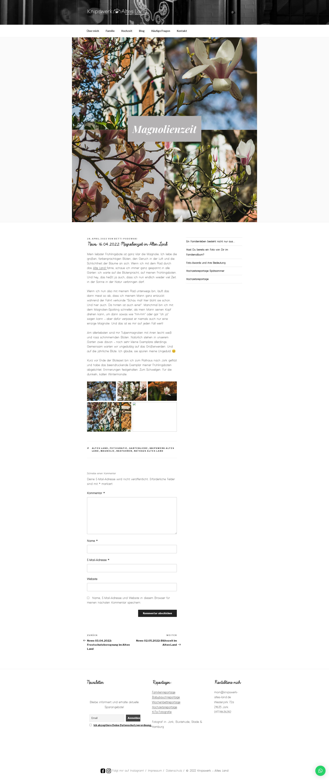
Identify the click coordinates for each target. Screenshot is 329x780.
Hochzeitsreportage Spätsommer (205, 271)
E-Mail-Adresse (98, 560)
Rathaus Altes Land (149, 451)
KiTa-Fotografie (162, 712)
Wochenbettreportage (166, 702)
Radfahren (124, 451)
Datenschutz (174, 770)
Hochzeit (126, 31)
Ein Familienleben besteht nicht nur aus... (210, 241)
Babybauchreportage (166, 697)
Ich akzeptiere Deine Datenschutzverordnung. (123, 725)
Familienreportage (163, 692)
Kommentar (96, 493)
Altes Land (100, 448)
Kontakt (182, 31)
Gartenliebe (138, 448)
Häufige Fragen (160, 31)
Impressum (155, 770)
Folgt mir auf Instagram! (128, 770)
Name (92, 540)
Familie (110, 31)
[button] (320, 771)
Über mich (93, 31)
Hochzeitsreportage (197, 279)
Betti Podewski (125, 239)
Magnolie (108, 451)
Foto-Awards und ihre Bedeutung (206, 263)
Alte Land (100, 268)
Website (92, 579)
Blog (142, 31)
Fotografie (118, 448)
